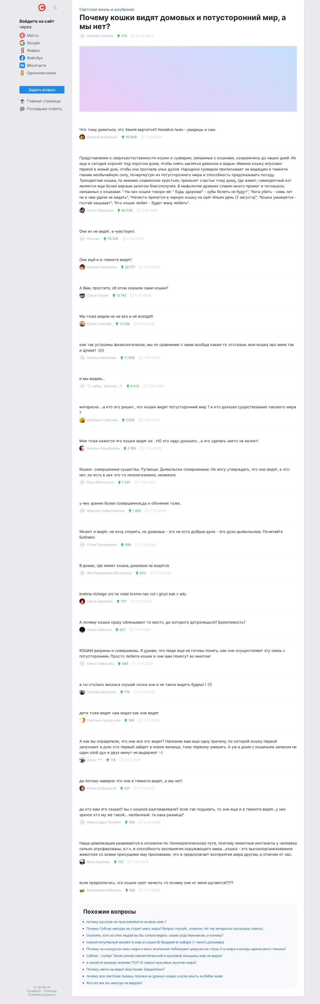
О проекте (42, 987)
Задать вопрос (42, 89)
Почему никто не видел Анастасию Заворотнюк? (125, 969)
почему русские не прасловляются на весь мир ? (126, 922)
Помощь (50, 991)
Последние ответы (44, 108)
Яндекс (33, 50)
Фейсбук (35, 58)
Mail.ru (33, 35)
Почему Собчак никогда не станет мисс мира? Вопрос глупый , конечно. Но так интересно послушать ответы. (175, 928)
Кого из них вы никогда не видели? (114, 983)
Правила (34, 991)
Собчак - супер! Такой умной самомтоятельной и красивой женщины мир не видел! (154, 956)
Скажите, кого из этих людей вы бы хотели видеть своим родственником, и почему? (154, 935)
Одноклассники (41, 73)
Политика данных (42, 995)
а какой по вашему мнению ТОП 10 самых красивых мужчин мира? (141, 962)
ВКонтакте (36, 65)
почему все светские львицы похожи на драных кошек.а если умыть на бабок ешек (154, 976)
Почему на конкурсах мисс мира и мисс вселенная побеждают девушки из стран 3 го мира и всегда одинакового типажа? (186, 949)
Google (33, 43)
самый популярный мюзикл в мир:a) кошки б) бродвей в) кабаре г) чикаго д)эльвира (155, 942)
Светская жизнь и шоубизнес (106, 9)
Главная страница (43, 101)
